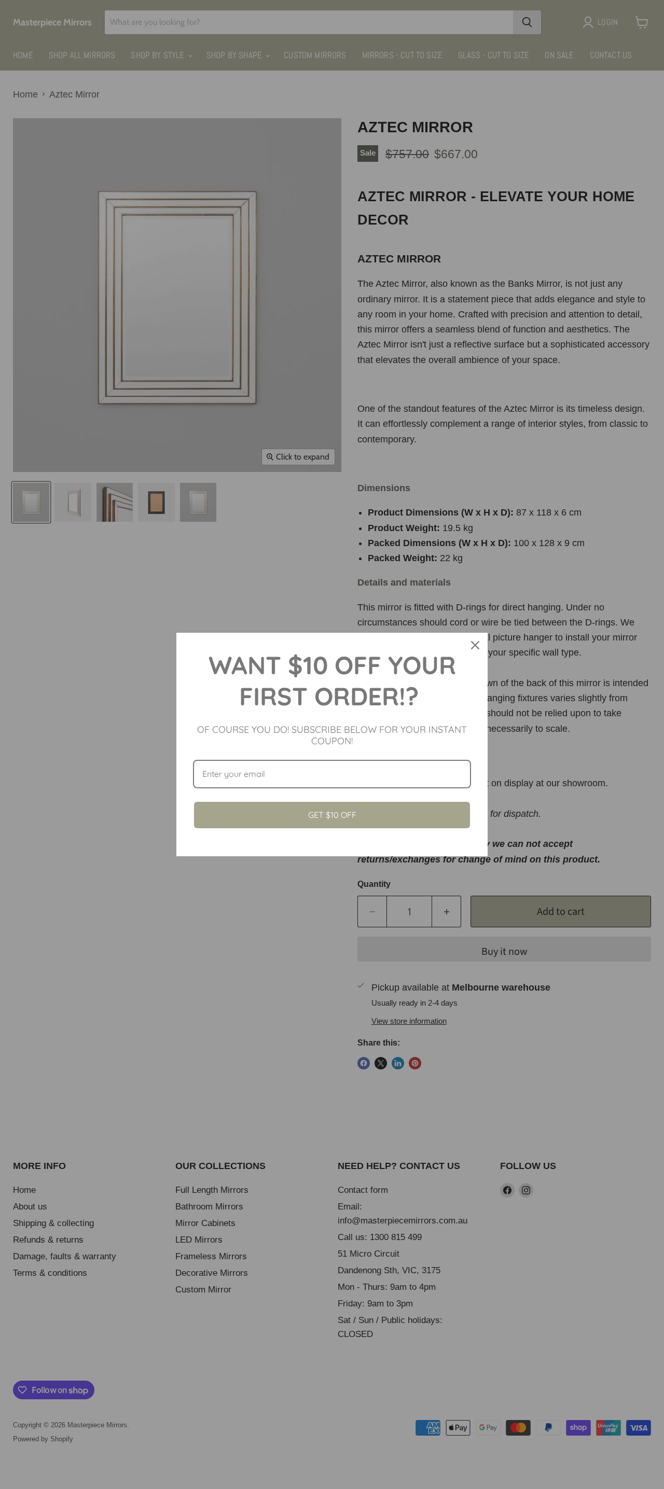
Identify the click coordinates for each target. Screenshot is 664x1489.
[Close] (475, 645)
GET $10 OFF (332, 815)
